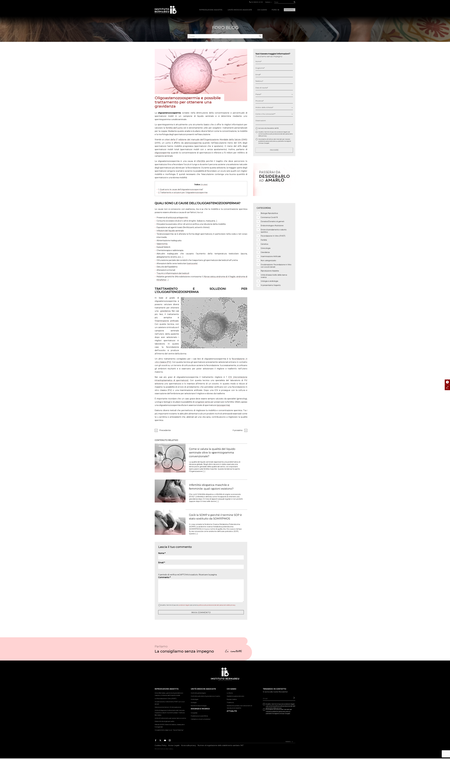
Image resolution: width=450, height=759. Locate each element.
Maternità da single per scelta (164, 721)
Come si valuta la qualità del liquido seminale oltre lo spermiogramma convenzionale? (212, 452)
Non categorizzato (268, 260)
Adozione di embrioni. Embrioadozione (168, 707)
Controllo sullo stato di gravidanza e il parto (205, 696)
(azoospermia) (223, 405)
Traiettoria (230, 702)
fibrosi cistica (209, 277)
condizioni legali (183, 605)
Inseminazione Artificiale (271, 256)
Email (161, 562)
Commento (164, 577)
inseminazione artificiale (167, 321)
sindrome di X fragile (225, 277)
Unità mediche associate (240, 10)
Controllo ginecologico (198, 693)
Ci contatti (233, 651)
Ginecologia (265, 248)
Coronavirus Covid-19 (269, 217)
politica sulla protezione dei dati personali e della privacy (216, 605)
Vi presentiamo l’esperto (271, 285)
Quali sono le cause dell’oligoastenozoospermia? (180, 189)
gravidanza (165, 311)
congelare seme (202, 402)
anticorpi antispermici (178, 217)
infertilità (201, 161)
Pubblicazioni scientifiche (199, 716)
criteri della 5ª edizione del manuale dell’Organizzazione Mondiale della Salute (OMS (205, 139)
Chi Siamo (262, 10)
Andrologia (194, 699)
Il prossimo (238, 430)
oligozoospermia (162, 153)
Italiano (268, 2)
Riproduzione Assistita (210, 10)
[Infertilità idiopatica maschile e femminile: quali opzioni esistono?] (170, 491)
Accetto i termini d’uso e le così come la (198, 605)
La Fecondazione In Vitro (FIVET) (165, 698)
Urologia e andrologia (269, 281)
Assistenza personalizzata (235, 696)
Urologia (194, 702)
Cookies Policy (161, 745)
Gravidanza (265, 252)
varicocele (192, 263)
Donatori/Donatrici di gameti (272, 221)
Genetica (264, 244)
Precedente (165, 430)
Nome (161, 553)
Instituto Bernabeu (165, 10)
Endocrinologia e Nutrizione (272, 226)
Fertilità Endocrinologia (198, 705)
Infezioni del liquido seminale (170, 231)
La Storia (230, 693)
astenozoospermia (193, 143)
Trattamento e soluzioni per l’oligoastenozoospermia (182, 192)
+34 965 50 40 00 (257, 2)
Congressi (194, 713)
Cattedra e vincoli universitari (200, 719)
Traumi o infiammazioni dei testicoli (173, 273)
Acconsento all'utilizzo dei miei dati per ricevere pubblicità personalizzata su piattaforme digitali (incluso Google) (274, 141)
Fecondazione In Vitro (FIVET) (273, 236)
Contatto (289, 10)
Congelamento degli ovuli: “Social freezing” (169, 730)
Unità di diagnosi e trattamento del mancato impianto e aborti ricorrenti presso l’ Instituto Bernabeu (170, 712)
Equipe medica (232, 699)
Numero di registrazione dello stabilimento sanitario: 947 (221, 745)
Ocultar (204, 184)
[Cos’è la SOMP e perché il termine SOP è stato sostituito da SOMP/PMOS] (170, 522)
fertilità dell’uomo (174, 128)
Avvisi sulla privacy (188, 745)
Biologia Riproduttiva (269, 213)
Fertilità (264, 240)
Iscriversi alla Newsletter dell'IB (268, 128)
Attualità (232, 711)
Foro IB (275, 10)
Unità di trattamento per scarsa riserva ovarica (170, 718)
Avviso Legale (174, 745)
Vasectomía (162, 244)
